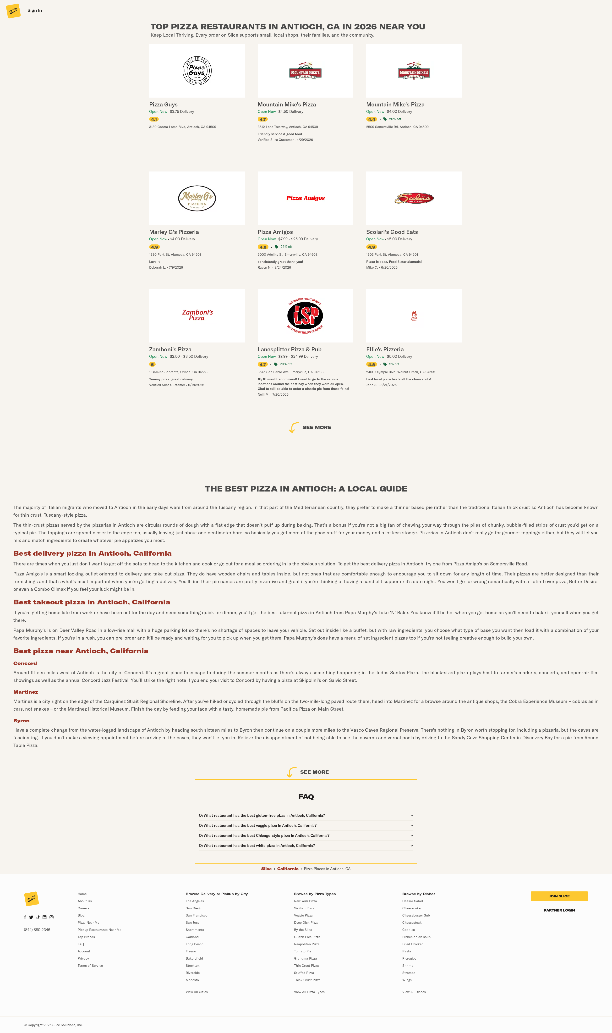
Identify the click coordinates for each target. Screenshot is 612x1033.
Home (82, 894)
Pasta (406, 951)
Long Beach (194, 944)
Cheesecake (411, 908)
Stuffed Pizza (304, 973)
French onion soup (416, 937)
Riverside (193, 973)
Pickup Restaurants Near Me (99, 930)
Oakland (192, 937)
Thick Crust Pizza (307, 980)
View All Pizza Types (309, 992)
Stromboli (409, 973)
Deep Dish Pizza (306, 922)
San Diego (193, 908)
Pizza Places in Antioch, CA (327, 868)
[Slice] (13, 11)
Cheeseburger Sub (416, 915)
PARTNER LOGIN (559, 910)
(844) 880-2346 (37, 929)
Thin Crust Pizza (306, 965)
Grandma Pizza (305, 958)
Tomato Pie (302, 951)
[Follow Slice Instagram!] (51, 917)
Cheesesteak (412, 922)
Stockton (193, 965)
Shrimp (407, 965)
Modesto (192, 980)
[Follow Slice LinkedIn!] (45, 917)
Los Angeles (195, 901)
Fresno (191, 951)
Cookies (408, 930)
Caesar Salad (412, 901)
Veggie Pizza (303, 915)
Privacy (83, 958)
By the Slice (303, 930)
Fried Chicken (412, 944)
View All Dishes (414, 992)
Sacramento (195, 930)
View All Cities (197, 992)
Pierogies (409, 958)
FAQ (81, 944)
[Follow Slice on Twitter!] (31, 917)
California (288, 868)
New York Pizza (305, 901)
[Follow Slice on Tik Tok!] (38, 917)
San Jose (192, 922)
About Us (85, 901)
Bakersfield (194, 958)
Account (84, 951)
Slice (266, 868)
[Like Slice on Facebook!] (25, 917)
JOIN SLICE (559, 896)
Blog (81, 915)
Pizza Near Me (88, 922)
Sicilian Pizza (304, 908)
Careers (83, 908)
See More (317, 427)
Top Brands (86, 937)
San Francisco (197, 915)
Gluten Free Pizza (307, 937)
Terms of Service (90, 965)
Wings (407, 980)
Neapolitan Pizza (307, 944)
